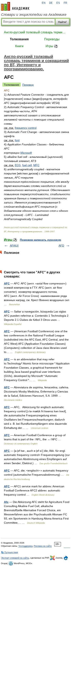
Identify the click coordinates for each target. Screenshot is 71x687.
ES (58, 3)
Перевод (28, 84)
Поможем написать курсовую (40, 239)
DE (51, 3)
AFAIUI (14, 245)
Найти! (62, 22)
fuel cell (27, 165)
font (17, 140)
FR (65, 3)
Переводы (52, 39)
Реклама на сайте (43, 546)
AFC (7, 283)
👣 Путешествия (9, 552)
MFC (36, 165)
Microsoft (26, 152)
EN (43, 3)
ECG (18, 165)
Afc (6, 501)
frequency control (25, 127)
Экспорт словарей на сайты (15, 558)
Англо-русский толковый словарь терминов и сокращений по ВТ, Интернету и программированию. (35, 32)
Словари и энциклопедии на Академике (33, 15)
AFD (61, 245)
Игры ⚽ (52, 46)
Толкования (19, 39)
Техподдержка (25, 546)
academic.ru (15, 6)
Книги (19, 46)
